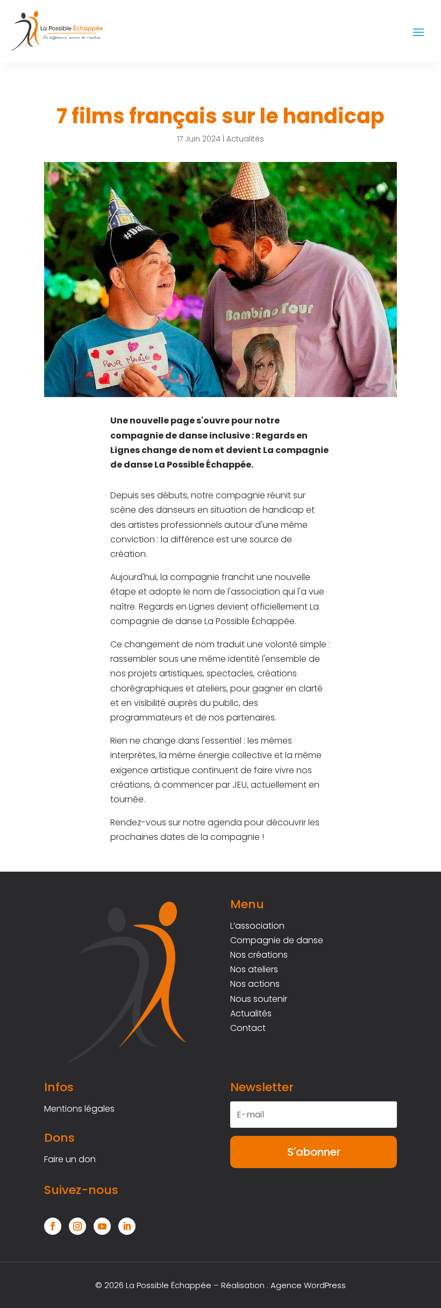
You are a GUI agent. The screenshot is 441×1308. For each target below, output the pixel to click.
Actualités (245, 138)
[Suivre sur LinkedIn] (127, 1226)
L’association (257, 926)
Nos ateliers (254, 969)
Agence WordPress (308, 1285)
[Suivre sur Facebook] (52, 1226)
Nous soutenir (258, 999)
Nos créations (259, 955)
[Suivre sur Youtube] (102, 1226)
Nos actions (255, 984)
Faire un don (70, 1159)
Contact (248, 1028)
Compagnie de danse (276, 940)
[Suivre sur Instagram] (77, 1226)
